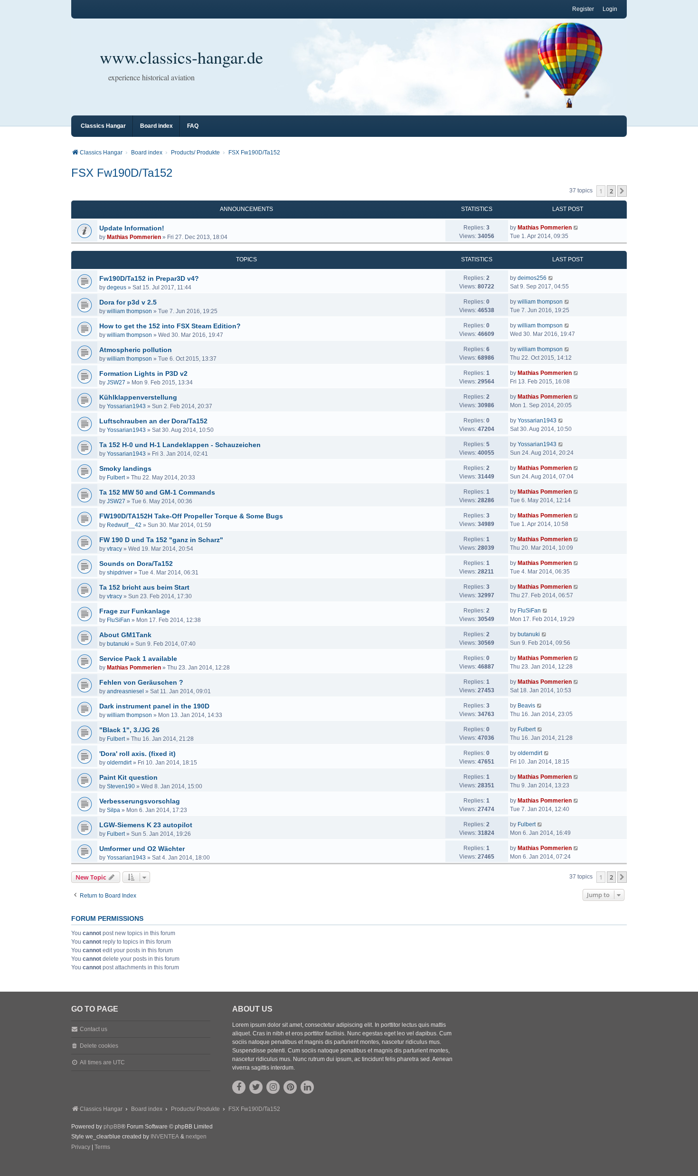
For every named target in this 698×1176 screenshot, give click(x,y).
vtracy (114, 548)
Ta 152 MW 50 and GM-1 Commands (157, 492)
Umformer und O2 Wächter (142, 848)
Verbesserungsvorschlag (139, 801)
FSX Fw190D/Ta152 (121, 172)
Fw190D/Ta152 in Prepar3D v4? (149, 278)
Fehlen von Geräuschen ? (141, 682)
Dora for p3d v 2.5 (128, 302)
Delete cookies (99, 1045)
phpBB (112, 1126)
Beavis (526, 705)
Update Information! (131, 228)
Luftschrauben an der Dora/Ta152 (153, 421)
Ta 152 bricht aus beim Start (144, 587)
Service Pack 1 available (138, 658)
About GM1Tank (125, 635)
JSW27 (116, 382)
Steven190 (121, 786)
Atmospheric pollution (135, 350)
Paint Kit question (128, 777)
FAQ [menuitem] (192, 126)
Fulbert (116, 477)
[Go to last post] (576, 227)
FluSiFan (118, 620)
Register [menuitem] (583, 9)
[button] (622, 191)
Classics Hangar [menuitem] (103, 126)
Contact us (93, 1029)
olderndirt (119, 762)
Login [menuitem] (610, 9)
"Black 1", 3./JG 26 (129, 730)
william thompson (129, 311)
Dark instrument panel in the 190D (154, 706)
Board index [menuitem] (156, 126)
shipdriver (119, 572)
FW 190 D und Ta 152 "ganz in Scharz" (161, 540)
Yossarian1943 (126, 406)
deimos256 (532, 278)
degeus (116, 287)
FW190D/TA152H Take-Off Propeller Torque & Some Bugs (191, 516)
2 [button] (611, 191)
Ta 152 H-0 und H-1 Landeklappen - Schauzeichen (180, 445)
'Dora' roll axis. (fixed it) (137, 753)
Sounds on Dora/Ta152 (136, 563)
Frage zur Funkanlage (134, 611)
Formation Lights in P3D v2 (143, 373)
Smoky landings (125, 468)
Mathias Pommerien (134, 237)
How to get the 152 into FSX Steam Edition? (170, 326)
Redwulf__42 (124, 525)
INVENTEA (165, 1136)
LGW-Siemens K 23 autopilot (145, 825)
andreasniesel (125, 691)
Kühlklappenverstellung (138, 397)
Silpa (113, 810)
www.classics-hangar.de (181, 57)
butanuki (118, 644)
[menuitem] (80, 1147)
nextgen (196, 1136)
